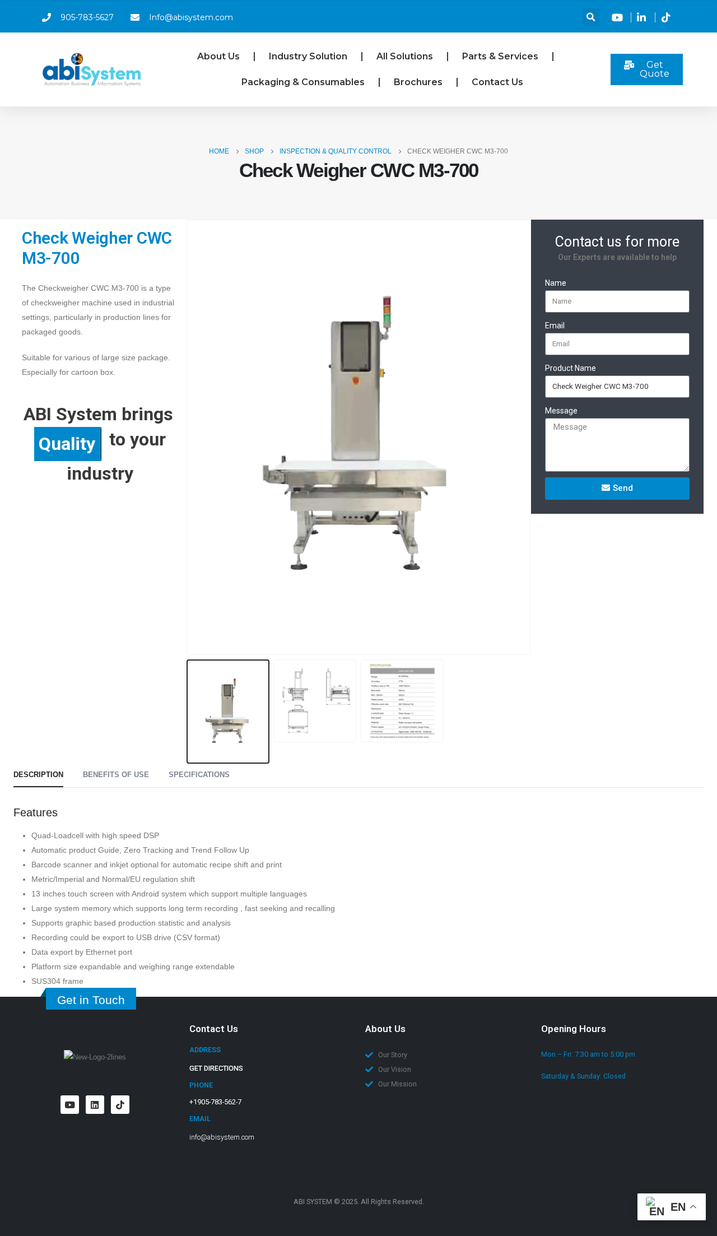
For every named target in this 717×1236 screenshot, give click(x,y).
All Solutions (404, 56)
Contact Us (497, 82)
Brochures (418, 82)
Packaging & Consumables (303, 82)
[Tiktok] (120, 1104)
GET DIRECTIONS (216, 1068)
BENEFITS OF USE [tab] (116, 774)
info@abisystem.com (221, 1137)
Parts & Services (500, 56)
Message (561, 410)
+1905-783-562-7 (215, 1102)
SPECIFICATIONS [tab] (199, 774)
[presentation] (188, 437)
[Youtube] (69, 1104)
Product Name (570, 368)
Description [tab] (38, 774)
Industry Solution (308, 56)
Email (555, 325)
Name (555, 282)
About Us (218, 56)
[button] (591, 17)
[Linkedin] (95, 1104)
